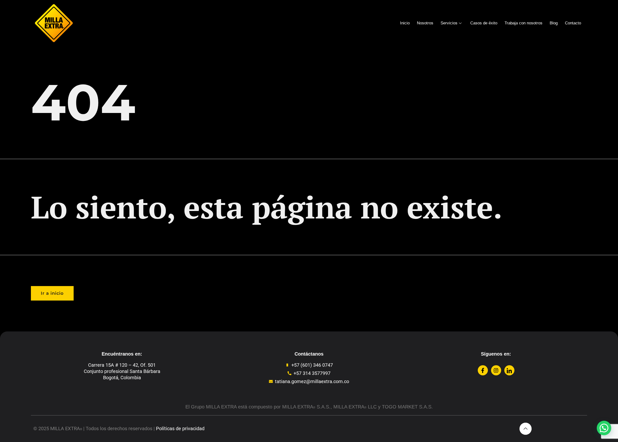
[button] (604, 428)
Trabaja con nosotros (523, 23)
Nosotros (425, 23)
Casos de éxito (483, 23)
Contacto (573, 23)
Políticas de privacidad (180, 428)
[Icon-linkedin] (509, 370)
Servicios (449, 23)
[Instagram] (496, 370)
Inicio (405, 23)
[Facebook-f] (483, 370)
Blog (554, 23)
